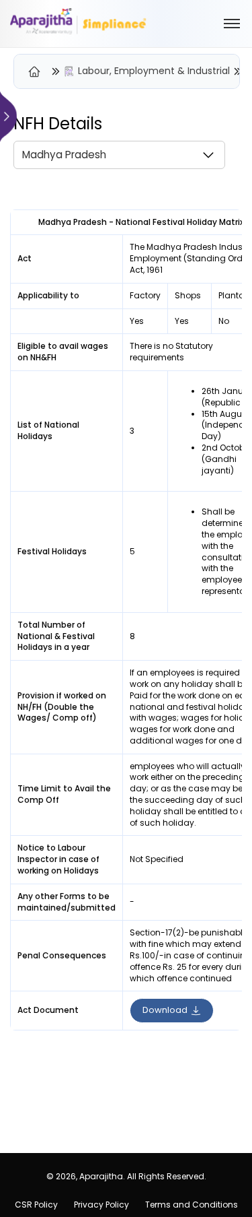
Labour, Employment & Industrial (154, 71)
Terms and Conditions (191, 1204)
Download (164, 1010)
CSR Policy (36, 1204)
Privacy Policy (101, 1204)
